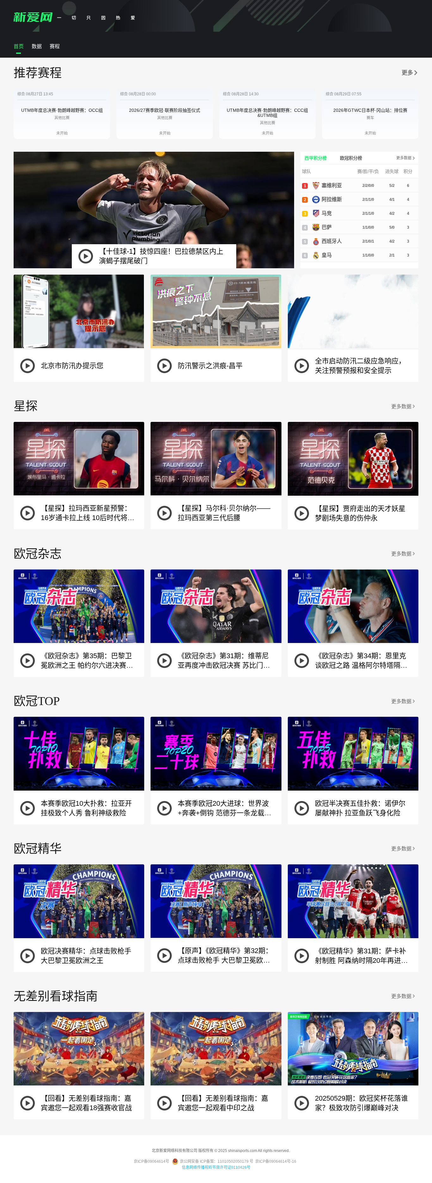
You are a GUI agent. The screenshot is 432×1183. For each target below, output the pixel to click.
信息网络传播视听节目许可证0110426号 (216, 1167)
